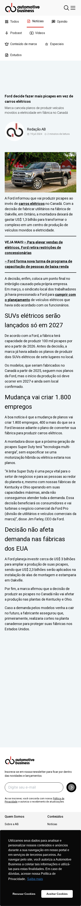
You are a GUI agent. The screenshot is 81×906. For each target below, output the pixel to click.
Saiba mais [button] (35, 879)
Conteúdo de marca (23, 44)
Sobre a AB (12, 824)
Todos (14, 21)
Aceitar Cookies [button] (57, 893)
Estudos (16, 55)
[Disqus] (40, 695)
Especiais (57, 44)
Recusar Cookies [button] (24, 893)
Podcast (16, 33)
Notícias (38, 21)
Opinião (62, 21)
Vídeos (40, 33)
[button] (71, 787)
